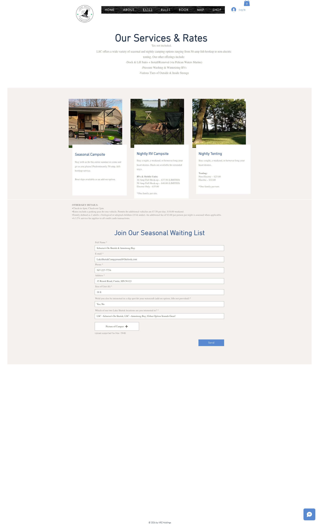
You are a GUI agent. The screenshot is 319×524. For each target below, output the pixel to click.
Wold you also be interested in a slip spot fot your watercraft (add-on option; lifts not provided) (142, 298)
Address (99, 275)
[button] (117, 326)
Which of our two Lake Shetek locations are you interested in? (126, 310)
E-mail (98, 253)
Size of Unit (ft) (102, 286)
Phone (98, 264)
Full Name (100, 242)
